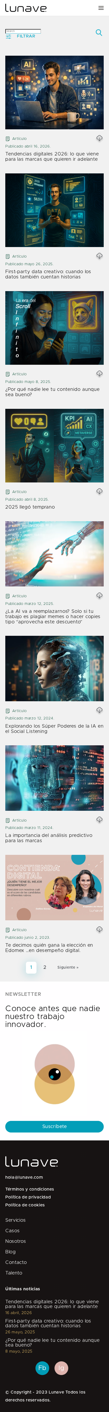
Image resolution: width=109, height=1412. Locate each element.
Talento (13, 1273)
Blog (10, 1252)
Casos (12, 1231)
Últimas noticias (22, 1289)
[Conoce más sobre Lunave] (26, 8)
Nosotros (15, 1241)
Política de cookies (25, 1205)
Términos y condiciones (29, 1189)
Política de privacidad (28, 1197)
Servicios (15, 1220)
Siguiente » (68, 967)
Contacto (16, 1262)
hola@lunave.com (24, 1177)
